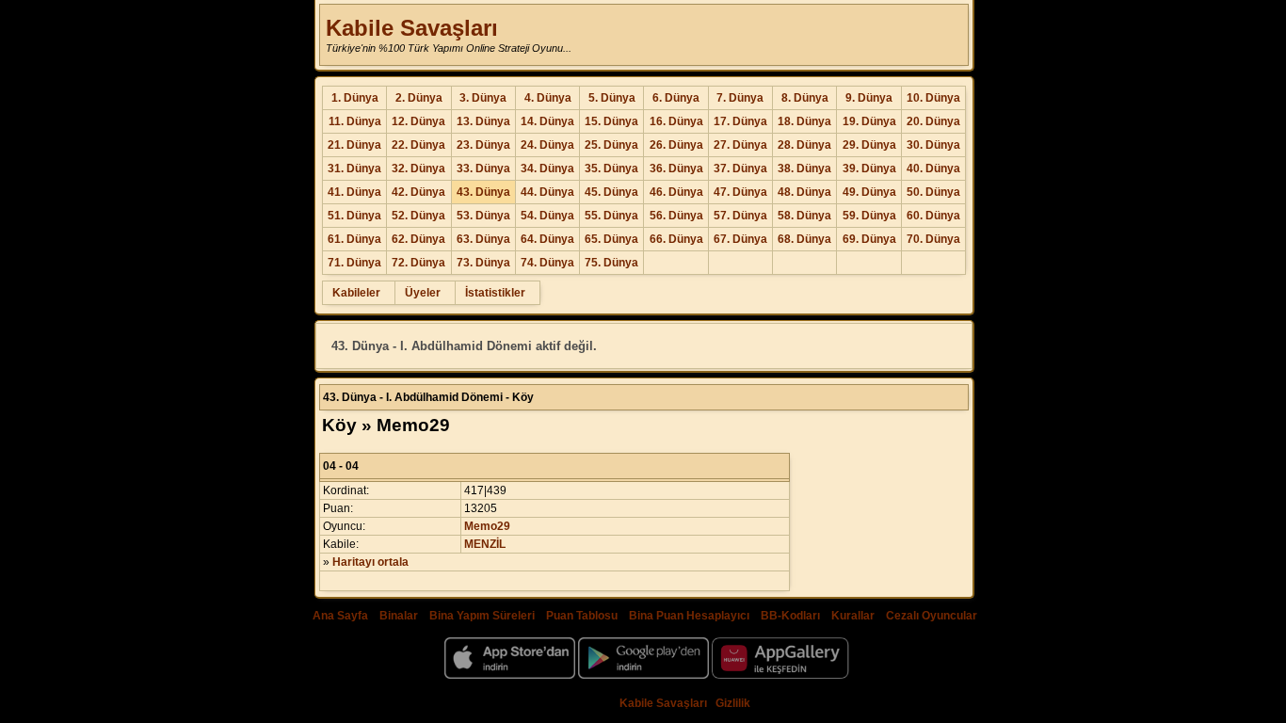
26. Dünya (676, 145)
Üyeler (423, 292)
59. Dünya (869, 215)
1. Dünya (354, 97)
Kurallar (853, 615)
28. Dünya (804, 145)
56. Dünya (676, 215)
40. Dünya (933, 168)
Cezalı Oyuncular (931, 615)
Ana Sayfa (340, 615)
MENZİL (485, 544)
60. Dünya (933, 215)
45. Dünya (611, 192)
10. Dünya (933, 97)
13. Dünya (483, 121)
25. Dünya (611, 145)
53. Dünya (483, 215)
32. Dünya (418, 168)
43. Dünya (483, 192)
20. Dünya (933, 121)
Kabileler (356, 292)
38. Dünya (804, 168)
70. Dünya (933, 239)
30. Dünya (933, 145)
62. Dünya (418, 239)
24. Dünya (547, 145)
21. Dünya (354, 145)
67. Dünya (740, 239)
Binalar (398, 615)
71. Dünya (354, 262)
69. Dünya (869, 239)
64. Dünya (547, 239)
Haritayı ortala (370, 562)
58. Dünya (804, 215)
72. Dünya (418, 262)
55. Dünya (611, 215)
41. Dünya (354, 192)
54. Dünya (547, 215)
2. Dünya (418, 97)
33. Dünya (483, 168)
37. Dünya (740, 168)
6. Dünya (675, 97)
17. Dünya (740, 121)
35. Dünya (611, 168)
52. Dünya (418, 215)
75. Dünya (611, 262)
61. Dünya (354, 239)
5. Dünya (611, 97)
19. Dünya (869, 121)
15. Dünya (611, 121)
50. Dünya (933, 192)
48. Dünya (804, 192)
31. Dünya (354, 168)
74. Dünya (547, 262)
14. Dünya (547, 121)
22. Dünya (418, 145)
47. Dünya (740, 192)
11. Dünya (355, 121)
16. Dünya (676, 121)
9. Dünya (868, 97)
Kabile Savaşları (412, 27)
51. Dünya (354, 215)
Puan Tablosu (582, 615)
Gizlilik (732, 703)
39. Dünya (869, 168)
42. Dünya (418, 192)
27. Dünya (740, 145)
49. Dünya (869, 192)
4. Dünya (547, 97)
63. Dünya (483, 239)
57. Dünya (740, 215)
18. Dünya (804, 121)
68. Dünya (804, 239)
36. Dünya (676, 168)
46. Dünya (676, 192)
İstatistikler (495, 292)
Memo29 (487, 526)
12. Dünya (418, 121)
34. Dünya (547, 168)
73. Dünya (483, 262)
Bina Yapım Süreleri (482, 615)
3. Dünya (482, 97)
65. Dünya (611, 239)
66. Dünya (676, 239)
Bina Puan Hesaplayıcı (689, 615)
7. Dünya (740, 97)
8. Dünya (804, 97)
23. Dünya (483, 145)
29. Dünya (869, 145)
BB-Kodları (790, 615)
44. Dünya (547, 192)
